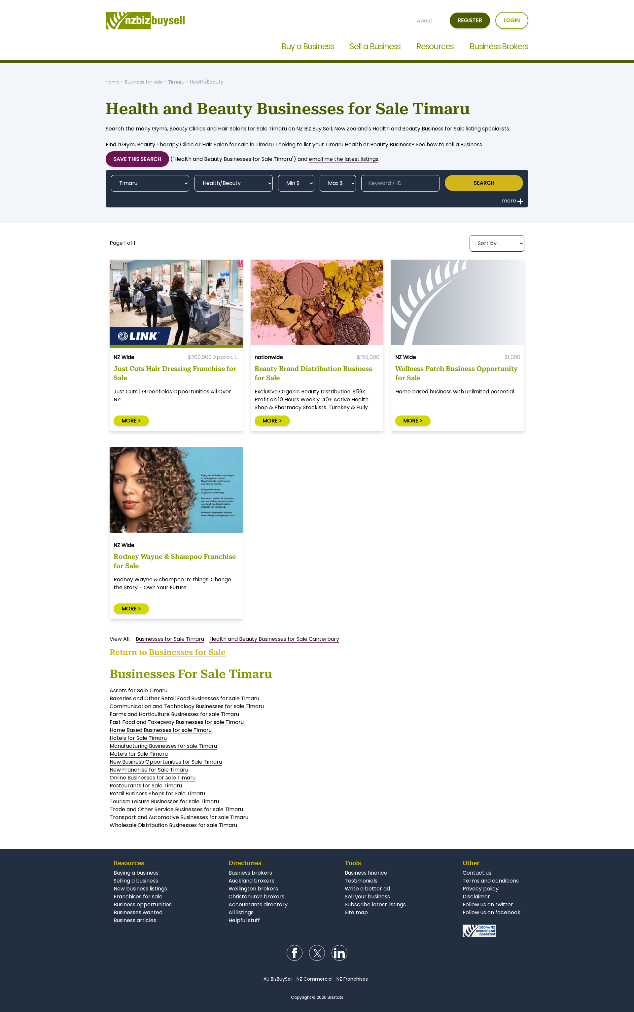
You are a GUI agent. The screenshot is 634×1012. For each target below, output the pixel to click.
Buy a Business (307, 46)
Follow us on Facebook (294, 953)
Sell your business (367, 896)
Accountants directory (258, 904)
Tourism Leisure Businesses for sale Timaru (164, 801)
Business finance (366, 873)
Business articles (135, 920)
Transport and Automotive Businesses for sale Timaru (179, 817)
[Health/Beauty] (233, 183)
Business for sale (144, 82)
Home (113, 82)
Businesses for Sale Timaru (170, 639)
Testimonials (361, 881)
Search (484, 183)
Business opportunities (143, 904)
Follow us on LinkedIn (339, 953)
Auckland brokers (251, 881)
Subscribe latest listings (375, 904)
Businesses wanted (138, 912)
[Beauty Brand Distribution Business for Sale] (317, 304)
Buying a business (136, 873)
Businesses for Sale (187, 652)
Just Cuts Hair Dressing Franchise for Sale (175, 373)
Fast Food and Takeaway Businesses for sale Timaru (177, 722)
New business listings (140, 888)
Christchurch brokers (256, 896)
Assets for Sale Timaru (138, 690)
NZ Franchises (352, 979)
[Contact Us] (491, 930)
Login (512, 20)
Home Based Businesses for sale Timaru (161, 730)
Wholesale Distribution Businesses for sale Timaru (173, 825)
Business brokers (250, 873)
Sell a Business (375, 46)
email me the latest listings (343, 159)
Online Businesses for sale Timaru (152, 777)
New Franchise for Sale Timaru (149, 770)
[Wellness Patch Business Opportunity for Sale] (457, 304)
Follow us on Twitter (317, 953)
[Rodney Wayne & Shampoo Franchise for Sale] (176, 491)
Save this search (137, 159)
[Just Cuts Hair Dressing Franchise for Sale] (176, 304)
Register (470, 20)
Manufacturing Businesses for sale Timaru (163, 746)
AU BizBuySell (278, 979)
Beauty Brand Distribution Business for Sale (313, 373)
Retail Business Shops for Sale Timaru (157, 793)
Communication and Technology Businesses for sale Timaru (187, 706)
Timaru (176, 82)
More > (131, 420)
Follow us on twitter (488, 904)
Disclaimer (476, 896)
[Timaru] (150, 183)
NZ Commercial (315, 979)
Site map (356, 912)
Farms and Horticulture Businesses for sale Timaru (174, 714)
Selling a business (136, 881)
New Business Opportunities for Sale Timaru (166, 762)
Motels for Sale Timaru (139, 754)
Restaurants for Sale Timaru (146, 785)
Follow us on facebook (491, 912)
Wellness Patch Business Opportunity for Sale (456, 373)
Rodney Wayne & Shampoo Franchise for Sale (175, 561)
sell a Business (464, 144)
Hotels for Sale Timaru (138, 738)
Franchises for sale (138, 896)
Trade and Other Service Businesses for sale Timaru (176, 809)
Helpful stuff (244, 920)
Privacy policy (481, 888)
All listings (241, 912)
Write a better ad (367, 888)
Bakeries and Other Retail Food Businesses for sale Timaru (184, 698)
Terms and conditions (491, 881)
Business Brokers (499, 46)
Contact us (477, 873)
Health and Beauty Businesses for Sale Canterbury (274, 639)
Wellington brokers (253, 888)
